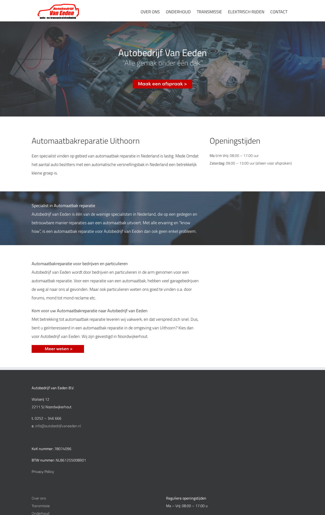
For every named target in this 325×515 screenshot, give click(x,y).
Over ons (39, 498)
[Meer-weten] (58, 347)
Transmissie (41, 506)
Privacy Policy (43, 471)
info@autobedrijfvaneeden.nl (58, 426)
